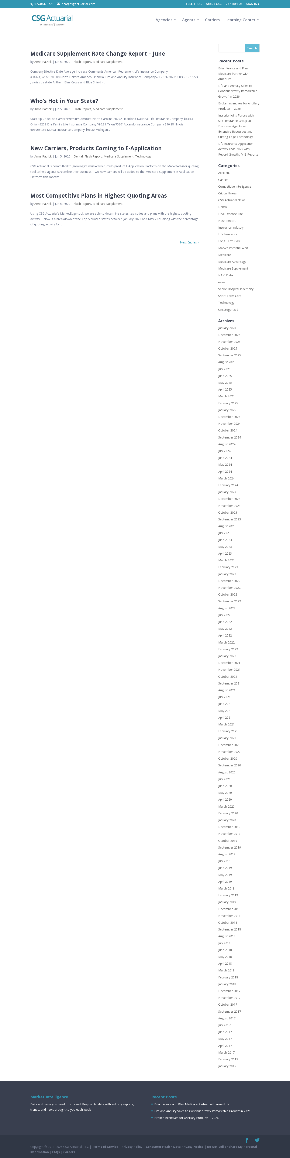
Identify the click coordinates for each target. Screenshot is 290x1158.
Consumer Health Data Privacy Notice (175, 1147)
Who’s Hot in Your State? (64, 101)
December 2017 (229, 991)
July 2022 (224, 615)
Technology (143, 156)
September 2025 (229, 355)
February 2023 (228, 567)
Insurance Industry (231, 227)
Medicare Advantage (232, 262)
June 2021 (225, 704)
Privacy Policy (132, 1147)
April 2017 (225, 1046)
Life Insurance (228, 234)
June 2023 (225, 540)
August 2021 (226, 690)
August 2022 (226, 608)
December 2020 (229, 745)
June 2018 (225, 950)
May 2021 (225, 711)
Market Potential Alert (233, 248)
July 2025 (224, 369)
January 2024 (227, 492)
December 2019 (229, 827)
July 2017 (224, 1025)
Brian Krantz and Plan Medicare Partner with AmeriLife (233, 73)
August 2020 (226, 772)
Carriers (212, 20)
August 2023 (226, 526)
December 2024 (229, 417)
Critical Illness (227, 193)
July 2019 (224, 861)
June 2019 (225, 868)
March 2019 (226, 888)
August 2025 (226, 362)
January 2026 (227, 328)
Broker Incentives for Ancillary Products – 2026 (186, 1118)
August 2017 (226, 1018)
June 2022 (225, 622)
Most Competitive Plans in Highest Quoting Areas (98, 195)
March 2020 (226, 806)
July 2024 (224, 451)
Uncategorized (228, 310)
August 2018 (226, 936)
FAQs (56, 1152)
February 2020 (228, 813)
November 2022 (229, 588)
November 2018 (229, 916)
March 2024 (226, 478)
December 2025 (229, 335)
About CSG (214, 4)
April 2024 (225, 471)
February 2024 (228, 485)
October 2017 (227, 1004)
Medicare (224, 255)
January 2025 (227, 410)
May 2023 (225, 547)
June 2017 (225, 1032)
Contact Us (234, 4)
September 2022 (229, 601)
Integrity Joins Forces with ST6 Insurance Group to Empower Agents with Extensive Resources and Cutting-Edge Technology (236, 126)
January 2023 (227, 574)
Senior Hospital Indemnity (235, 289)
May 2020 (225, 793)
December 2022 (229, 581)
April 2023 (225, 553)
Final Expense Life (230, 214)
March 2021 (226, 724)
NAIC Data (225, 275)
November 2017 (229, 998)
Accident (224, 173)
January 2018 (227, 984)
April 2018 (225, 963)
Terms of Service (105, 1147)
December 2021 (229, 663)
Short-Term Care (229, 296)
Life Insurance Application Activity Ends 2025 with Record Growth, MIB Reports (238, 149)
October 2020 (227, 758)
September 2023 (229, 519)
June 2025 (225, 376)
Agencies (164, 20)
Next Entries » (189, 242)
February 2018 (228, 977)
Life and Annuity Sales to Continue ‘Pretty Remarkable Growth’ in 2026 (237, 91)
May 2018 (225, 957)
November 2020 (229, 752)
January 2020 (227, 820)
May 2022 (225, 629)
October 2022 (227, 594)
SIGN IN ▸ (253, 4)
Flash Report (82, 62)
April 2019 (225, 882)
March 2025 (226, 396)
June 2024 (225, 458)
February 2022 (228, 649)
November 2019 (229, 834)
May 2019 (225, 875)
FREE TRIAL (194, 4)
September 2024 (229, 437)
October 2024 (227, 430)
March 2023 (226, 560)
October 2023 (227, 512)
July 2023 (224, 533)
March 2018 (226, 970)
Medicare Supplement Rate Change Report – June (97, 53)
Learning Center (240, 20)
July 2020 (224, 779)
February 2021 (228, 731)
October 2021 (227, 677)
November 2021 (229, 670)
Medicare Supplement (108, 62)
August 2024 (226, 444)
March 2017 (226, 1052)
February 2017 (228, 1059)
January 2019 (227, 902)
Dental (78, 156)
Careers (69, 1152)
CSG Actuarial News (231, 200)
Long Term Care (229, 241)
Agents (188, 20)
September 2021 (229, 683)
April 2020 (225, 799)
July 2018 (224, 943)
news (221, 282)
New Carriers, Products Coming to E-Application (96, 148)
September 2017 (229, 1011)
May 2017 (225, 1039)
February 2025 (228, 403)
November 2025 (229, 342)
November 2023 (229, 506)
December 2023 (229, 499)
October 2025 (227, 348)
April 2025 (225, 389)
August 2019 (226, 854)
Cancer (223, 180)
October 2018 (227, 922)
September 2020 (229, 765)
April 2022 (225, 635)
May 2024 (225, 464)
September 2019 (229, 847)
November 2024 (229, 424)
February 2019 (228, 895)
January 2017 (227, 1066)
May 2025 (225, 383)
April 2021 (225, 717)
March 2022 (226, 642)
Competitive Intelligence (234, 186)
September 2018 (229, 929)
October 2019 (227, 841)
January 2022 (227, 656)
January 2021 (227, 738)
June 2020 (225, 786)
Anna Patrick (43, 62)
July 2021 (224, 697)
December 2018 (229, 909)
